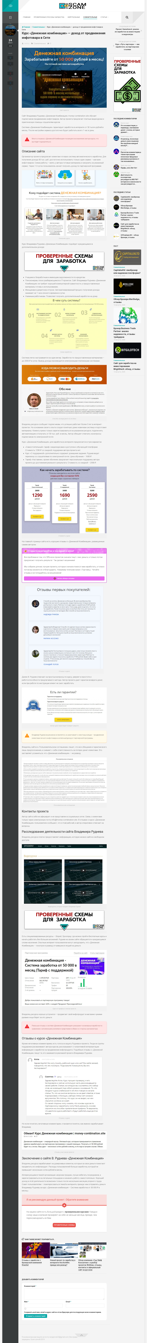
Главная (26, 17)
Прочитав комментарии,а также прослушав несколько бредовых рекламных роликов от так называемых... (131, 156)
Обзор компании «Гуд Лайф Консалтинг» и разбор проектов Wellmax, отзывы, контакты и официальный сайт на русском (90, 1265)
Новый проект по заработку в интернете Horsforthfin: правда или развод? (62, 1262)
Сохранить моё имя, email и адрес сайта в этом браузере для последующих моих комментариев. (62, 1312)
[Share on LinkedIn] (10, 85)
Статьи (104, 17)
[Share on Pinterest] (10, 76)
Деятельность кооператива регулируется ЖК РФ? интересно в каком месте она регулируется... (131, 179)
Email (68, 1302)
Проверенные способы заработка (49, 17)
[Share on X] (10, 58)
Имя (26, 1302)
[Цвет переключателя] (10, 6)
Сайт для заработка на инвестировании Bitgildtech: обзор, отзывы (127, 366)
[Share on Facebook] (10, 66)
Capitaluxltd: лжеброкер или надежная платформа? (130, 199)
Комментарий (30, 1286)
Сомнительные (90, 17)
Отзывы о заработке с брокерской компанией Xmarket (32, 1262)
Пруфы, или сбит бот (129, 168)
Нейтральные (74, 17)
